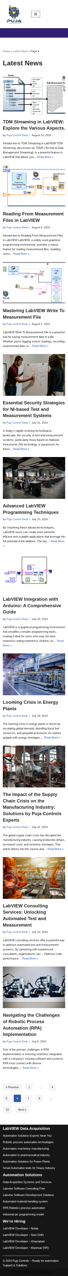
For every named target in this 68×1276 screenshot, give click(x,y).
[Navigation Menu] (35, 14)
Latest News (20, 51)
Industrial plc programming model (23, 1214)
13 (7, 1109)
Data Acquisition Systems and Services (27, 1182)
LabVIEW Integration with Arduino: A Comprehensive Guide (32, 605)
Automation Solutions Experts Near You (27, 1135)
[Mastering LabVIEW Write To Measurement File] (34, 283)
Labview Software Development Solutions (28, 1195)
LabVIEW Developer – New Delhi (23, 1234)
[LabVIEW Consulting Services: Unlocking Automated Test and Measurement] (34, 878)
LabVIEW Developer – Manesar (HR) (26, 1247)
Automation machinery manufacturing (26, 1148)
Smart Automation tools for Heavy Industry (29, 1168)
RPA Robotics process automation (24, 1207)
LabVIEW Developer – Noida (20, 1228)
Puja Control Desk (17, 135)
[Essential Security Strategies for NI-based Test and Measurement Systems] (34, 375)
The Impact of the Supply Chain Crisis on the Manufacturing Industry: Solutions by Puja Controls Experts (32, 807)
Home (6, 51)
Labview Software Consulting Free (24, 1188)
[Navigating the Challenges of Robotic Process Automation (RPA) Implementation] (34, 987)
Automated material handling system (25, 1201)
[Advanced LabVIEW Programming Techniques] (34, 478)
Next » (22, 1109)
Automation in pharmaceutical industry (26, 1155)
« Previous (12, 1087)
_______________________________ (26, 1254)
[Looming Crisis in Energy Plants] (34, 674)
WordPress (46, 1272)
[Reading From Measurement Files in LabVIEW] (34, 186)
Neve (18, 1272)
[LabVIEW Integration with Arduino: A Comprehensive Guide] (34, 573)
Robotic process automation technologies (28, 1142)
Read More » (45, 157)
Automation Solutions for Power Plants (26, 1161)
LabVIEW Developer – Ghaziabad (23, 1241)
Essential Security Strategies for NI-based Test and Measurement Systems (34, 409)
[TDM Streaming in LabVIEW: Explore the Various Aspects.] (34, 94)
